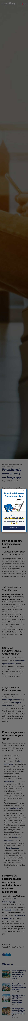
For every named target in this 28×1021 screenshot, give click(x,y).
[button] (23, 490)
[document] (14, 510)
